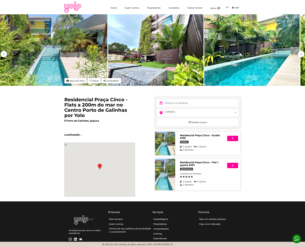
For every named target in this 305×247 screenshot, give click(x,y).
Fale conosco (116, 219)
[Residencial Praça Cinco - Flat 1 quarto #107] (165, 174)
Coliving (157, 233)
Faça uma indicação (209, 224)
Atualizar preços (198, 122)
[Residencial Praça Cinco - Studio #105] (165, 143)
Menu (215, 8)
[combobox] (201, 112)
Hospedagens (160, 219)
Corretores (174, 8)
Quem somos (132, 8)
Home (113, 8)
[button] (301, 54)
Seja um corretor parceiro (212, 219)
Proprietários (154, 8)
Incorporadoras (161, 228)
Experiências (160, 238)
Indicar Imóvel (194, 8)
